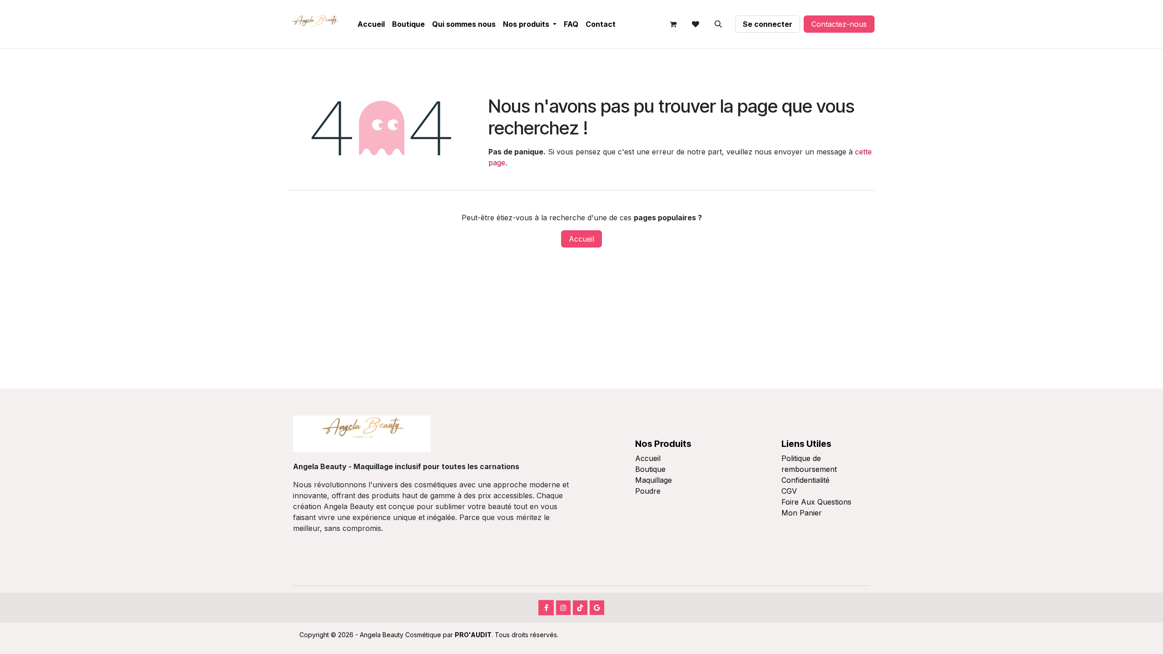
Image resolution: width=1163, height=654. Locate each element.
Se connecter (767, 24)
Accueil (581, 238)
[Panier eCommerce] (672, 24)
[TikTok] (580, 607)
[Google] (597, 607)
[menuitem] (371, 24)
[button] (718, 24)
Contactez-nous (839, 24)
